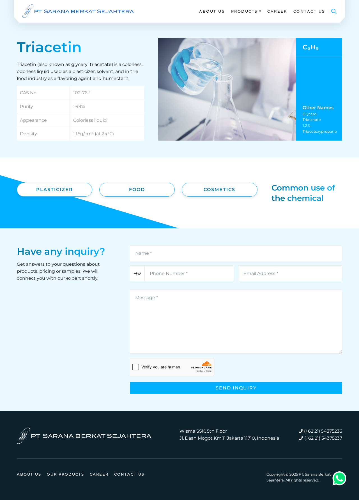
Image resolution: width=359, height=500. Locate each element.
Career (277, 11)
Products (244, 11)
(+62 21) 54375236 (323, 431)
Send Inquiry (236, 388)
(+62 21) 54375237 (323, 438)
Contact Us (309, 11)
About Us (212, 11)
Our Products (65, 474)
